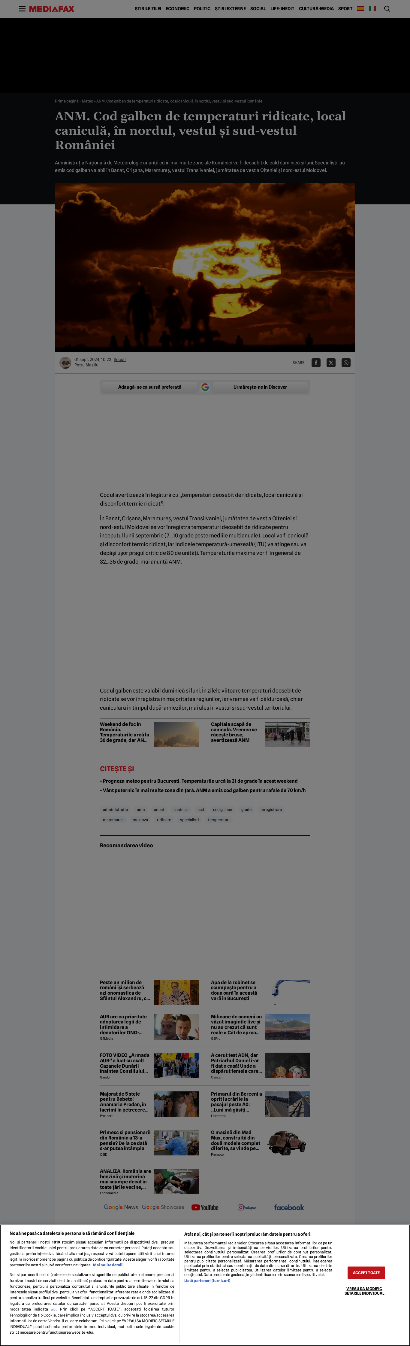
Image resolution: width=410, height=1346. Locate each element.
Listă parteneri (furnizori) (207, 1280)
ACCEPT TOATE (366, 1273)
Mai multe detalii (108, 1265)
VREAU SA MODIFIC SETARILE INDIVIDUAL (364, 1291)
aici (53, 1309)
